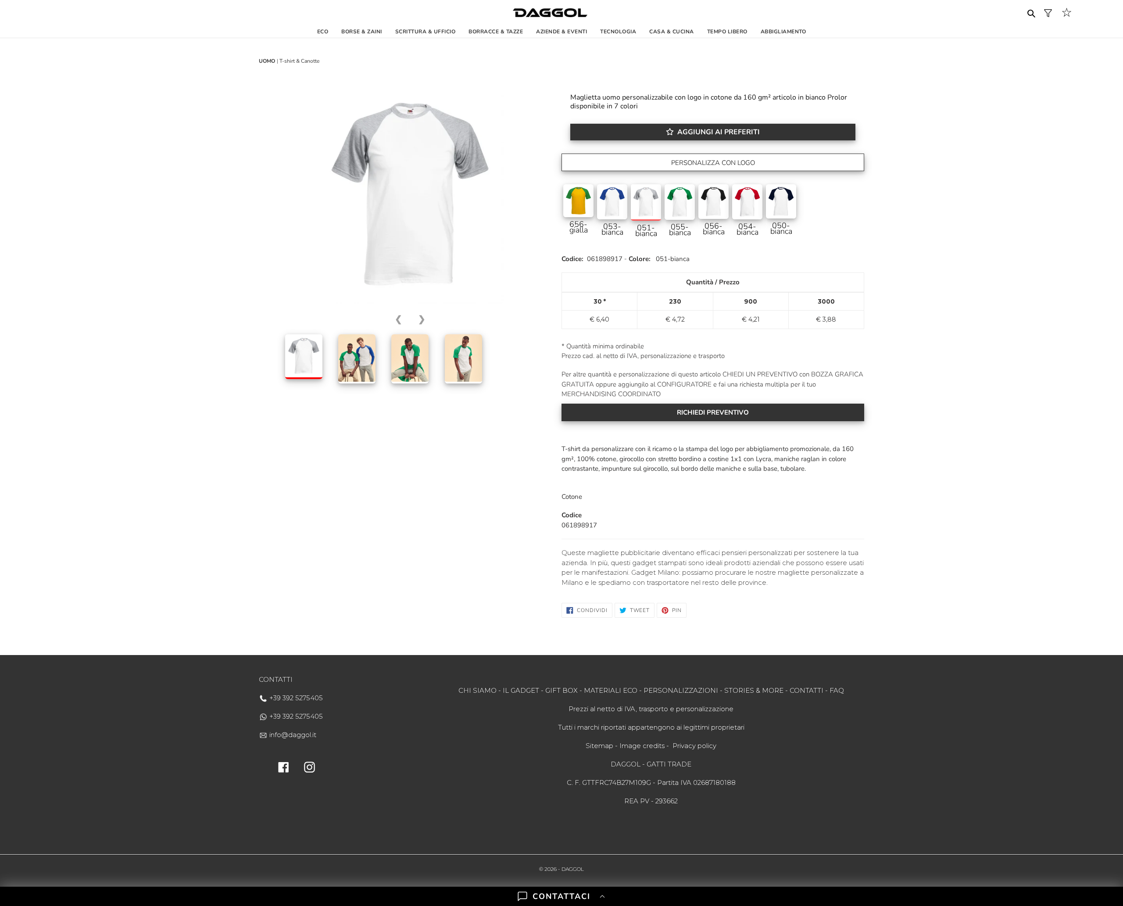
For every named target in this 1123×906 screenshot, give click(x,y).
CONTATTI (806, 690)
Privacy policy (694, 745)
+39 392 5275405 (295, 698)
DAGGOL (573, 869)
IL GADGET (521, 690)
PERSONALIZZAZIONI (681, 690)
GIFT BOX (561, 690)
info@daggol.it (292, 735)
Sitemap (599, 745)
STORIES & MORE (753, 690)
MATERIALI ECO (610, 690)
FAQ (837, 690)
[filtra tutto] (1048, 12)
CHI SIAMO (477, 690)
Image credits (642, 745)
